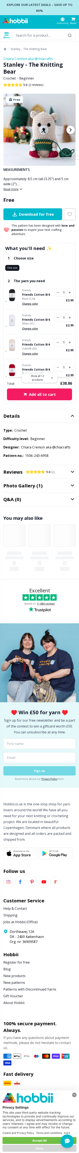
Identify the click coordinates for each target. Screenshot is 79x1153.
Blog (7, 969)
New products (14, 975)
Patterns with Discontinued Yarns (29, 989)
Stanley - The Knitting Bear (29, 49)
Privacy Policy (50, 779)
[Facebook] (20, 882)
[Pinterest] (32, 882)
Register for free (16, 962)
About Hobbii (13, 1002)
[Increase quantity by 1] (69, 292)
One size (12, 268)
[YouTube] (44, 882)
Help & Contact (15, 908)
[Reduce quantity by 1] (58, 292)
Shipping (10, 915)
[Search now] (69, 35)
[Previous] (8, 130)
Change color (30, 304)
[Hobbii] (15, 20)
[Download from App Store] (20, 853)
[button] (73, 21)
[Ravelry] (56, 882)
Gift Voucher (13, 996)
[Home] (5, 49)
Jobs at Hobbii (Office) (20, 922)
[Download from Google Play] (56, 853)
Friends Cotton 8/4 (36, 295)
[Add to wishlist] (70, 214)
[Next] (70, 130)
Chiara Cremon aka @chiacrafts (28, 58)
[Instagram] (8, 882)
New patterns (14, 982)
